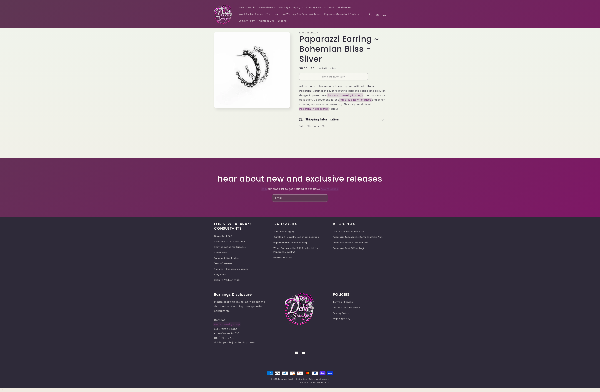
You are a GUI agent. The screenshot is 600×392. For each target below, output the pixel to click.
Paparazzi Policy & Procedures (350, 242)
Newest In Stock (282, 257)
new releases (329, 189)
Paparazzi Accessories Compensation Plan (357, 237)
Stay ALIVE (220, 274)
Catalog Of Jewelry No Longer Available (296, 237)
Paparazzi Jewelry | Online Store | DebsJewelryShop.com (303, 379)
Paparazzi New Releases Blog (290, 242)
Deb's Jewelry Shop (227, 324)
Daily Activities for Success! (230, 247)
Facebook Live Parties (226, 258)
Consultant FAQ (223, 236)
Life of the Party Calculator (349, 231)
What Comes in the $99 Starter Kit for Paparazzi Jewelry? (295, 250)
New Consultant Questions (229, 241)
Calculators (221, 252)
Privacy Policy (341, 313)
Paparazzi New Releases (355, 100)
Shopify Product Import (227, 280)
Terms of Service (343, 302)
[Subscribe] (324, 198)
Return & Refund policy (346, 307)
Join (264, 189)
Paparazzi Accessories (314, 109)
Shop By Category (284, 231)
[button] (291, 7)
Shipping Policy (341, 318)
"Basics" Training (223, 263)
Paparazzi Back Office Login (349, 248)
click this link (231, 302)
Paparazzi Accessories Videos (231, 269)
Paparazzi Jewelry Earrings (345, 95)
